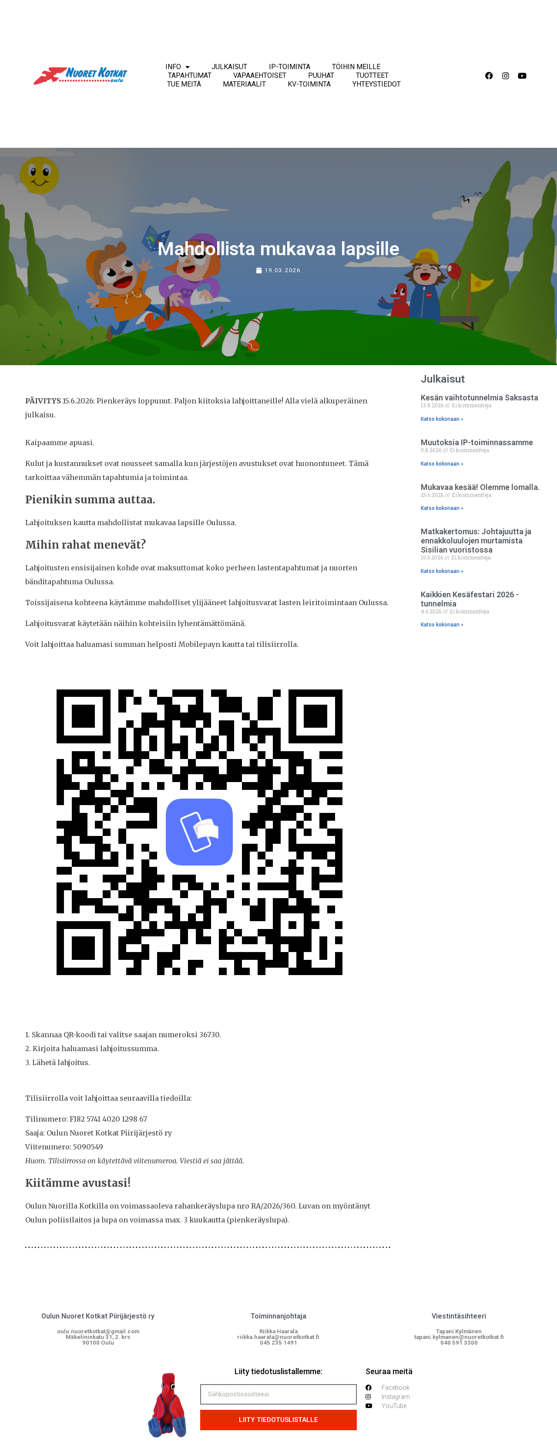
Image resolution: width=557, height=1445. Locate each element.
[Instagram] (506, 76)
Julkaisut (229, 67)
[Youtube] (522, 76)
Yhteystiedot (376, 84)
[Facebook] (489, 76)
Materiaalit (244, 84)
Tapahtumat (189, 75)
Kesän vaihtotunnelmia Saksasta (479, 397)
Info (173, 67)
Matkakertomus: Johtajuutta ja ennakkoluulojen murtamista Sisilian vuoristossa (476, 540)
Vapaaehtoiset (259, 75)
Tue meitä (184, 84)
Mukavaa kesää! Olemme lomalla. (480, 487)
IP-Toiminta (289, 67)
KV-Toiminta (309, 84)
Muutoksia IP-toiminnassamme (477, 442)
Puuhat (321, 75)
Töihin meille (356, 67)
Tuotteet (372, 75)
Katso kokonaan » (442, 419)
